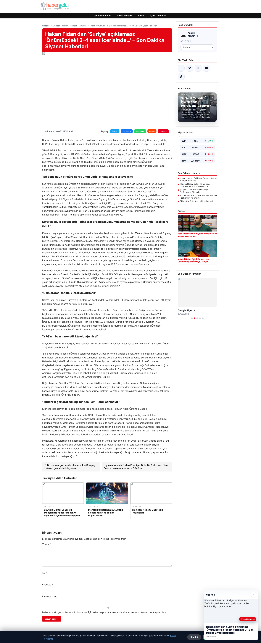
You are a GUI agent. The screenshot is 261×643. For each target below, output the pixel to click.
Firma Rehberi (124, 15)
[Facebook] (181, 68)
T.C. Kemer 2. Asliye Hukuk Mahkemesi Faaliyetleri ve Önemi (198, 196)
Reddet (194, 637)
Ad (44, 572)
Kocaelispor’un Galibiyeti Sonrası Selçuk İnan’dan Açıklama (198, 179)
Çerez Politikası (158, 15)
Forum (141, 15)
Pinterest (163, 131)
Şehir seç (185, 41)
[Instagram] (198, 68)
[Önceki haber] (205, 97)
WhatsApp (140, 131)
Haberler (46, 25)
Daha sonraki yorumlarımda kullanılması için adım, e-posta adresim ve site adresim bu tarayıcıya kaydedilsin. (104, 612)
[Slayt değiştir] (192, 318)
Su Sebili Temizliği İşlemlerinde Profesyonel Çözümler (194, 190)
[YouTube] (206, 68)
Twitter (115, 131)
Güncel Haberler (103, 15)
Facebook (126, 131)
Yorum (47, 544)
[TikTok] (181, 76)
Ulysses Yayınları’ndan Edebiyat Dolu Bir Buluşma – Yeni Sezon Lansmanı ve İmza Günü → (136, 467)
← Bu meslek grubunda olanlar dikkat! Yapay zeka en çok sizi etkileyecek (70, 467)
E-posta (47, 584)
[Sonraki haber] (211, 97)
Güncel (56, 25)
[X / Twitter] (189, 68)
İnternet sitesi (50, 596)
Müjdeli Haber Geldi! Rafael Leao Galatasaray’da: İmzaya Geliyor (195, 185)
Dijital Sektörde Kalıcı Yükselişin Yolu (197, 201)
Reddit (152, 131)
